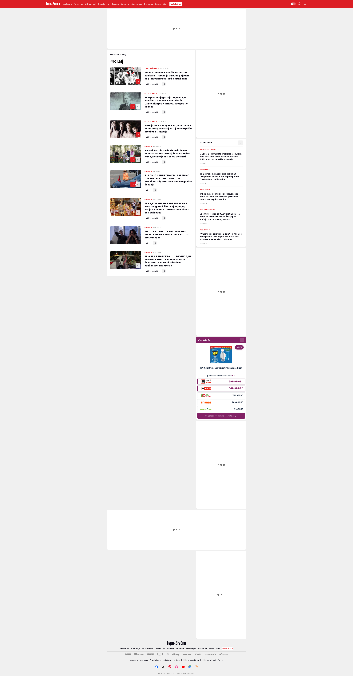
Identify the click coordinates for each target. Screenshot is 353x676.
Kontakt (176, 660)
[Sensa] (198, 654)
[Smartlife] (187, 654)
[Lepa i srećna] (53, 4)
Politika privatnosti (208, 660)
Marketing (134, 660)
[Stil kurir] (167, 654)
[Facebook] (156, 667)
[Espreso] (150, 654)
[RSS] (196, 667)
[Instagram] (176, 667)
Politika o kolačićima (190, 660)
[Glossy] (175, 654)
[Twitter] (163, 667)
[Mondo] (139, 654)
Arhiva (221, 660)
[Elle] (160, 654)
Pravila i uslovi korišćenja (160, 660)
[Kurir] (128, 654)
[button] (152, 84)
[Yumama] (210, 654)
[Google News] (189, 667)
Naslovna (114, 54)
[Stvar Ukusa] (223, 654)
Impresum (144, 660)
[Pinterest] (170, 667)
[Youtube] (183, 667)
